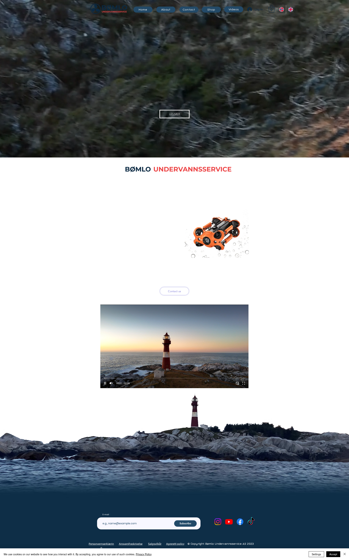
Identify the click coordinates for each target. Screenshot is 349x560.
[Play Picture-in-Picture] (237, 383)
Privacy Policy (144, 554)
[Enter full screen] (243, 383)
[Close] (344, 554)
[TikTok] (251, 521)
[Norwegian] (281, 9)
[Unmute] (111, 383)
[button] (271, 8)
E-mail (106, 515)
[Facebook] (240, 521)
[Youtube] (228, 521)
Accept (333, 554)
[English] (290, 9)
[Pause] (105, 383)
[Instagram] (217, 521)
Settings (316, 554)
